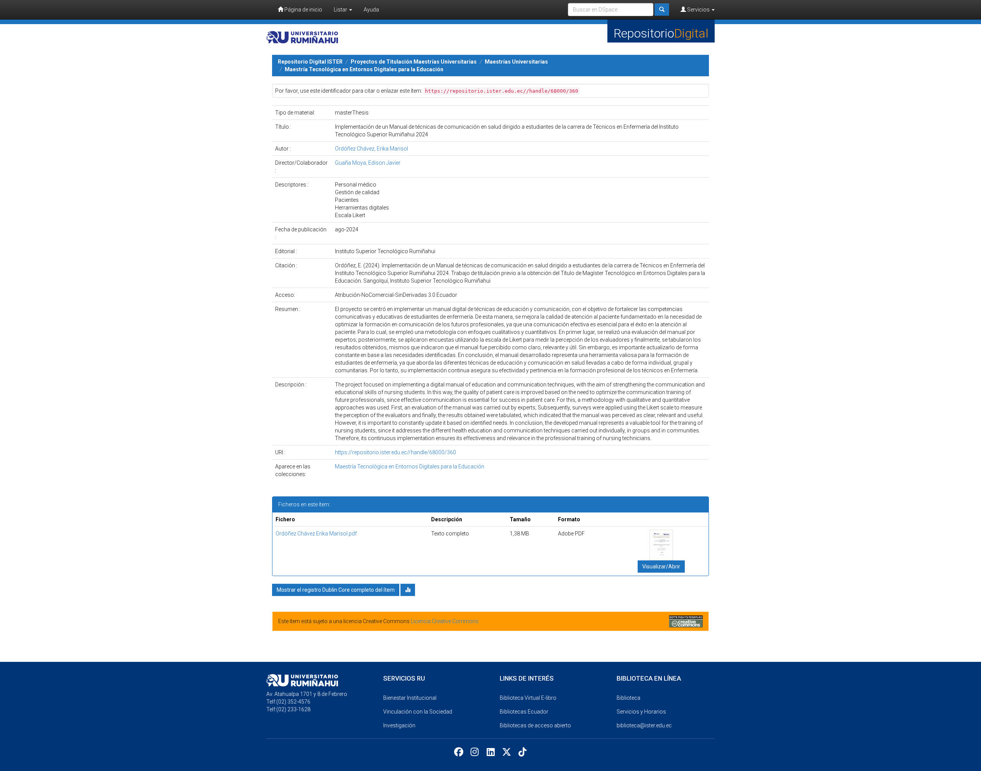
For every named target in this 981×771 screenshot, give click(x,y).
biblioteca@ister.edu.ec (644, 725)
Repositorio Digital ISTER (310, 62)
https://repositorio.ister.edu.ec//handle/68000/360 (395, 452)
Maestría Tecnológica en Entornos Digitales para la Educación (364, 69)
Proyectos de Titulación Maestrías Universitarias (414, 62)
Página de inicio (302, 10)
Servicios (698, 10)
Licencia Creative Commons (445, 621)
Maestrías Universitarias (516, 62)
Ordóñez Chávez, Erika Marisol (371, 149)
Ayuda (371, 10)
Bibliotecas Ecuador (524, 712)
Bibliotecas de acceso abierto (535, 725)
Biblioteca (628, 698)
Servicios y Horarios (641, 712)
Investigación (399, 725)
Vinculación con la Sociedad (417, 712)
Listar (341, 10)
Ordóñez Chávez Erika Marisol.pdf (316, 533)
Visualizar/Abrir (661, 566)
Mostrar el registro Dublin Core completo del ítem (336, 590)
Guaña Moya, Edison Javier (367, 163)
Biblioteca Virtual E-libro (528, 698)
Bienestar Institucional (409, 698)
